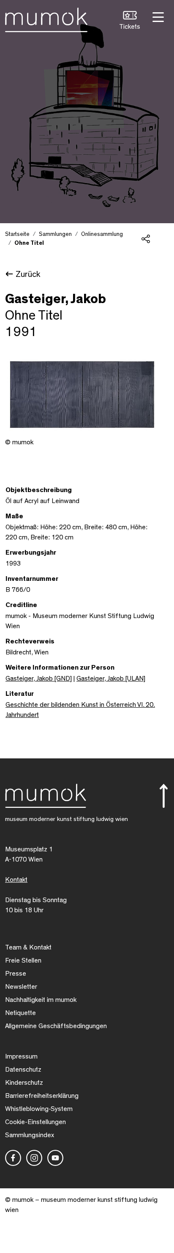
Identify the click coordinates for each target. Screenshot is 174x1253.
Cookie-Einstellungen (35, 1122)
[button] (130, 21)
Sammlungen (55, 234)
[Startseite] (46, 18)
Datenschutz (23, 1069)
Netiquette (20, 1013)
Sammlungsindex (29, 1135)
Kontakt (16, 879)
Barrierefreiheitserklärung (42, 1095)
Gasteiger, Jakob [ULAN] (110, 678)
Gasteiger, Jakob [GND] (38, 678)
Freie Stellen (23, 960)
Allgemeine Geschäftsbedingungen (56, 1026)
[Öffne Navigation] (157, 16)
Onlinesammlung (102, 234)
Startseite (17, 234)
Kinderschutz (24, 1082)
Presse (15, 973)
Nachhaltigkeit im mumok (40, 999)
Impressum (21, 1056)
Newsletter (21, 986)
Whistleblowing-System (39, 1108)
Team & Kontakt (28, 947)
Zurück (28, 274)
